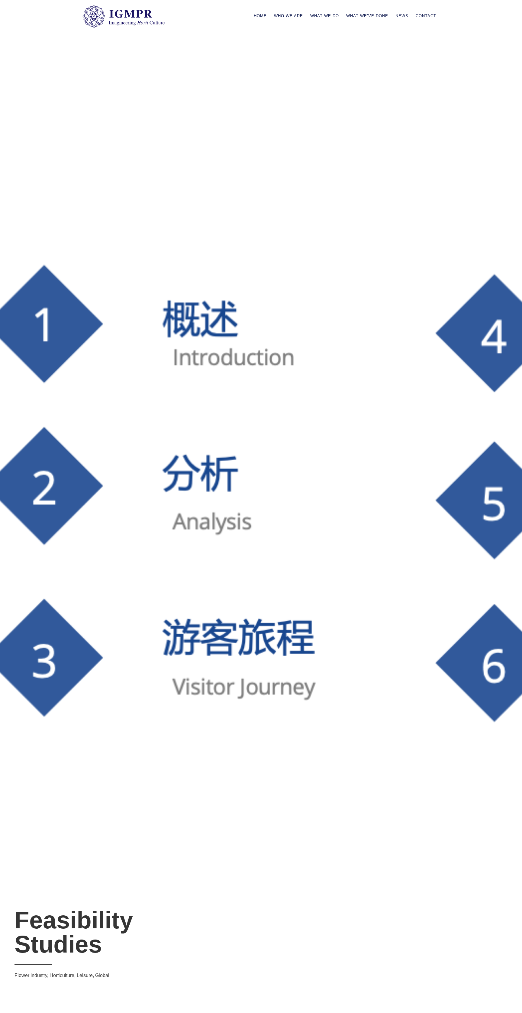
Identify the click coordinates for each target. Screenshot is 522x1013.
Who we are (288, 16)
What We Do (324, 16)
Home (260, 16)
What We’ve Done (367, 16)
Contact (426, 16)
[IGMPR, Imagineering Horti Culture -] (123, 26)
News (401, 16)
